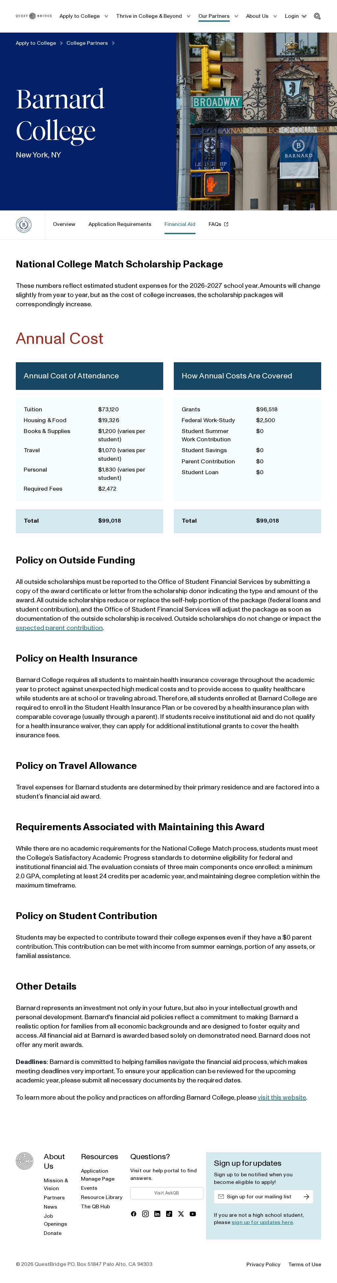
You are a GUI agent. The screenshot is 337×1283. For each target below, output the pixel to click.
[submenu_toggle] (106, 16)
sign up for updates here (262, 1222)
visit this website (282, 1097)
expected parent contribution (59, 628)
